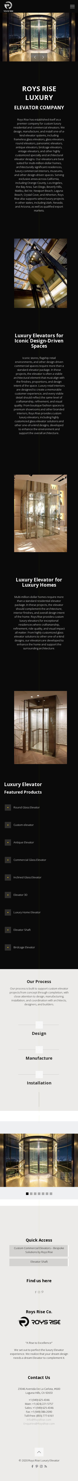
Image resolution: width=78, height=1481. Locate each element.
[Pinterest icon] (36, 1466)
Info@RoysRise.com (39, 1419)
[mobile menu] (72, 6)
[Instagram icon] (41, 1466)
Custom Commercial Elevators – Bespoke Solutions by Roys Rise (39, 1250)
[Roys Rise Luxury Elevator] (8, 6)
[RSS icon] (45, 1466)
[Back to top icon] (39, 1452)
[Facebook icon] (32, 1466)
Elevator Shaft (39, 1261)
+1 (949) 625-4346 (39, 1400)
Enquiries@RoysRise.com (39, 1423)
